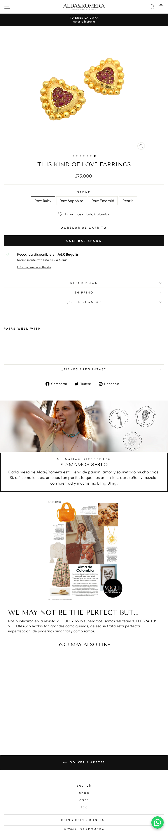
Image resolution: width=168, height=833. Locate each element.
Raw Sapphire (71, 200)
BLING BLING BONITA (83, 820)
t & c (84, 807)
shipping (84, 292)
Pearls (127, 200)
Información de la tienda (34, 267)
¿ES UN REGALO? (84, 302)
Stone (84, 192)
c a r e (84, 800)
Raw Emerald (103, 200)
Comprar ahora (84, 241)
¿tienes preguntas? (84, 369)
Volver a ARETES (87, 762)
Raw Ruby (43, 200)
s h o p (84, 793)
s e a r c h (84, 785)
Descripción (84, 283)
